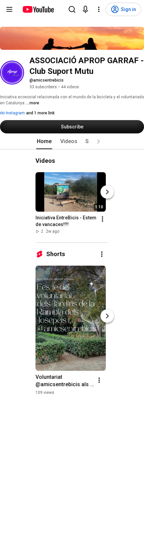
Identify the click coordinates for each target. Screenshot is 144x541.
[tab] (44, 141)
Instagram (15, 113)
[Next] (107, 192)
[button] (98, 141)
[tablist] (72, 141)
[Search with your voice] (85, 9)
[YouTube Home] (38, 9)
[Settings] (99, 9)
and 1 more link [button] (40, 113)
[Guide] (9, 9)
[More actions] (102, 219)
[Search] (72, 9)
